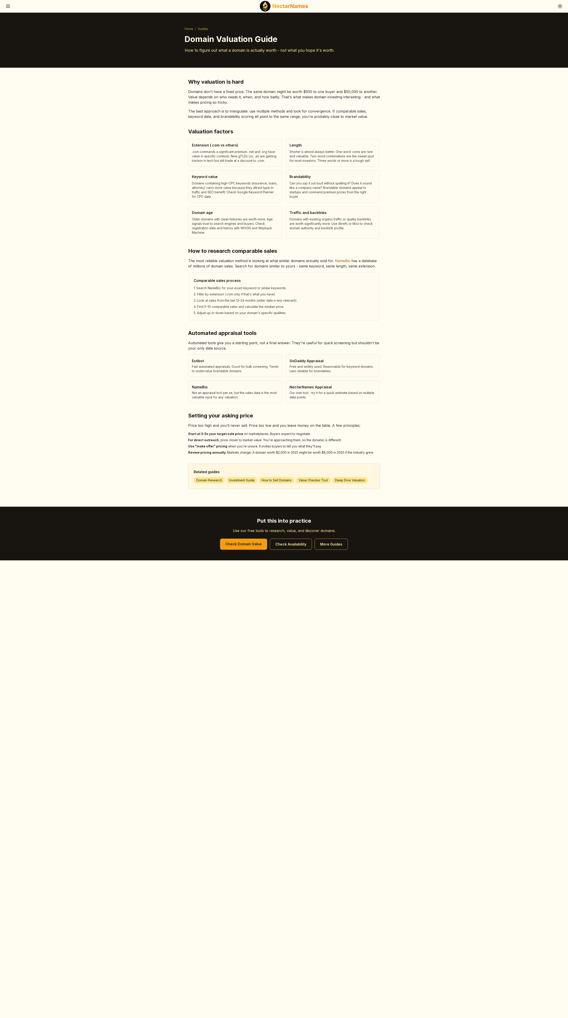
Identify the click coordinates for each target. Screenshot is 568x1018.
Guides (203, 29)
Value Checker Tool (313, 480)
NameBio (342, 261)
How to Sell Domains (277, 480)
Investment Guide (241, 480)
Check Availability (290, 544)
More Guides (331, 544)
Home (189, 29)
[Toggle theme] (560, 6)
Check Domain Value (243, 544)
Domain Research (209, 480)
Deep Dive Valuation (350, 480)
